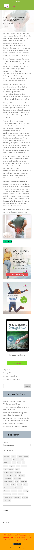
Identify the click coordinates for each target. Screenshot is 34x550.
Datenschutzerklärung (17, 548)
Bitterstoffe (16, 459)
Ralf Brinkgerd (10, 24)
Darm (13, 463)
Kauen (16, 481)
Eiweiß (5, 466)
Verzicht (15, 494)
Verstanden (17, 544)
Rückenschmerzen (8, 488)
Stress (20, 491)
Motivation (6, 484)
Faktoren (24, 466)
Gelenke (17, 469)
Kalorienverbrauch (8, 481)
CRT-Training (7, 463)
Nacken (13, 484)
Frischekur (10, 469)
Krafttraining (23, 481)
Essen (18, 466)
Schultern (14, 491)
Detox (18, 463)
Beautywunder (7, 459)
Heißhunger (21, 475)
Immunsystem (17, 478)
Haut (15, 475)
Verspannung (7, 494)
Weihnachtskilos (8, 497)
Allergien (20, 456)
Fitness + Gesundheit (10, 376)
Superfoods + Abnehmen (11, 379)
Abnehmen (6, 456)
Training (26, 491)
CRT (22, 459)
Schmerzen (7, 491)
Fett (5, 469)
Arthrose (26, 456)
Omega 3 (19, 484)
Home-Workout (8, 478)
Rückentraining (18, 488)
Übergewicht (7, 500)
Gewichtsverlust (8, 475)
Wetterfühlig (17, 497)
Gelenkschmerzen (8, 472)
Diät (23, 463)
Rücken (25, 484)
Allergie (13, 456)
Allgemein (6, 370)
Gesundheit (18, 472)
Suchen (27, 386)
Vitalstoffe (21, 494)
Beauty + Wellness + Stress (12, 373)
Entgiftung (11, 466)
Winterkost (25, 497)
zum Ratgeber (17, 363)
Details (7, 522)
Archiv (5, 443)
